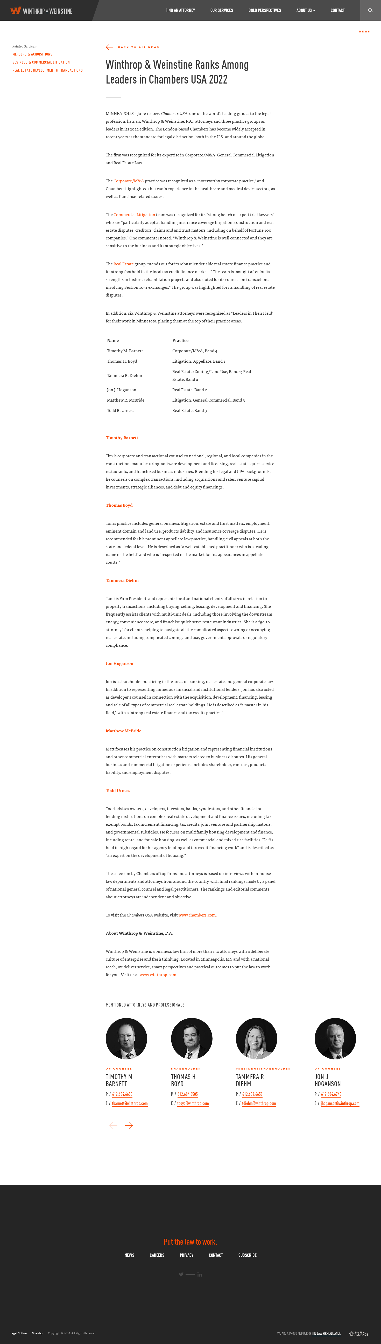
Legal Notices (18, 1333)
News (129, 1255)
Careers (157, 1255)
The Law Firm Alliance (326, 1333)
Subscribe (247, 1255)
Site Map (37, 1333)
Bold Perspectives (265, 10)
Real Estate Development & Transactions (47, 70)
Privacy (186, 1255)
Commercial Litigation (134, 214)
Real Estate (124, 263)
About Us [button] (305, 10)
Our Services (221, 10)
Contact (338, 10)
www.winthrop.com (158, 974)
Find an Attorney (180, 10)
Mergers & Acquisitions (32, 54)
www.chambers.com (197, 915)
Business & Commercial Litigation (41, 62)
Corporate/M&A (129, 180)
